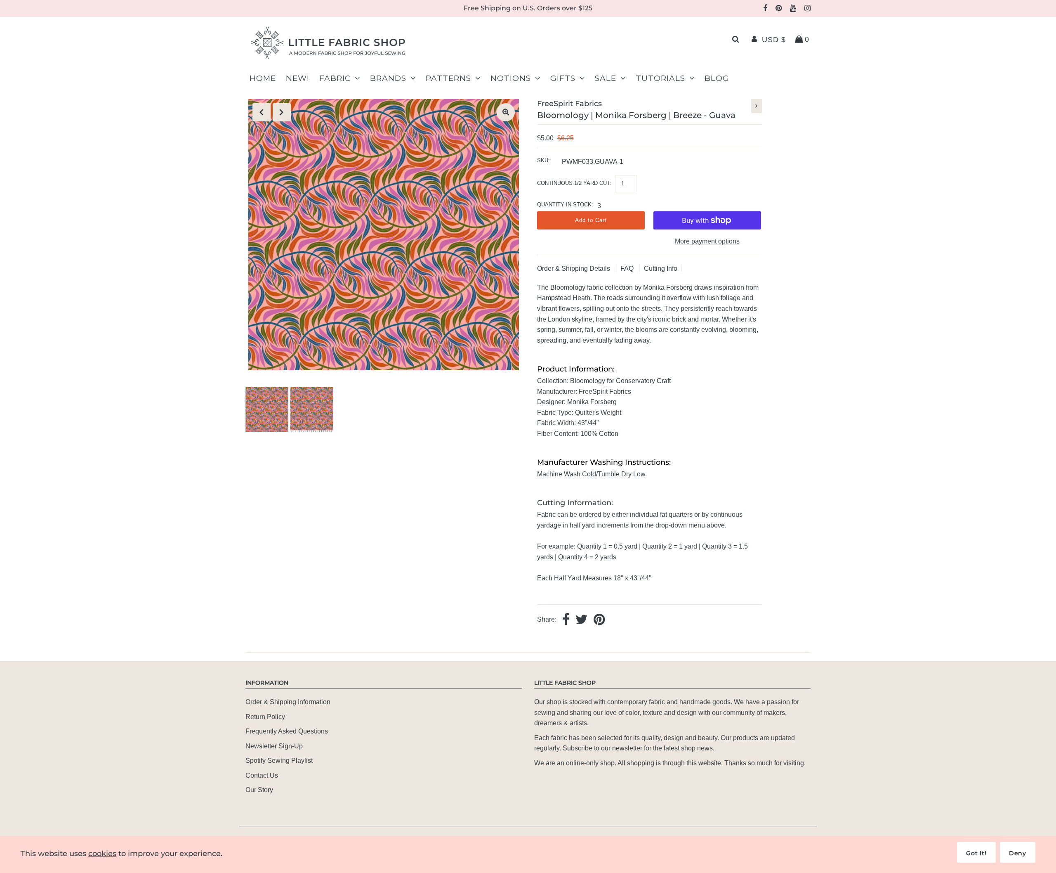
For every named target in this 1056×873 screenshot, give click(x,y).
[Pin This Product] (599, 620)
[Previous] (261, 112)
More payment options (707, 241)
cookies (102, 853)
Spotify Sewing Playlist (279, 760)
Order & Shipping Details (574, 268)
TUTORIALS (660, 78)
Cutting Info (660, 268)
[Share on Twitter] (581, 620)
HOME (263, 78)
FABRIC (335, 78)
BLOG (717, 78)
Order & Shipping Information (287, 701)
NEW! (297, 78)
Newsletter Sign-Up (274, 746)
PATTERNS (448, 78)
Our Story (259, 789)
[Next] (282, 112)
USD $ (774, 39)
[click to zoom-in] (506, 112)
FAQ (627, 268)
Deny (1017, 853)
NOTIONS (510, 78)
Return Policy (265, 716)
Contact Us (261, 775)
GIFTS (562, 78)
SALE (605, 78)
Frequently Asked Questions (286, 731)
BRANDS (388, 78)
